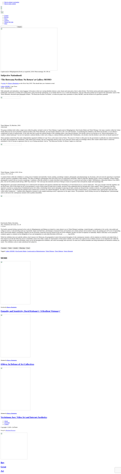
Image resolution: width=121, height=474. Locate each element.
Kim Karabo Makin (20, 251)
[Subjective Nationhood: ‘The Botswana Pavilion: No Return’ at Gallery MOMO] (29, 70)
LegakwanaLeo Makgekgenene (36, 251)
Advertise (7, 422)
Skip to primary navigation (11, 2)
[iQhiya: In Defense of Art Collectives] (15, 357)
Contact (6, 424)
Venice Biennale (68, 251)
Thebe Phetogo (50, 251)
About (6, 421)
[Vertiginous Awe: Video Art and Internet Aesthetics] (15, 410)
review (4, 83)
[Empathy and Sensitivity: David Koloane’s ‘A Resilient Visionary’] (15, 304)
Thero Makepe (59, 251)
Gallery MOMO (5, 86)
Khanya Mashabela (13, 83)
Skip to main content (10, 4)
